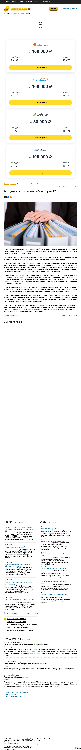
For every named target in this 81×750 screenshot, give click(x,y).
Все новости (19, 522)
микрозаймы (26, 739)
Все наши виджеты (14, 697)
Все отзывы (26, 639)
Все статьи (52, 522)
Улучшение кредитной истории (22, 625)
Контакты (37, 1)
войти (53, 9)
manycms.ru (55, 739)
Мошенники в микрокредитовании (53, 541)
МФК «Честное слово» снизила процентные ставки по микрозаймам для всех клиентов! (19, 582)
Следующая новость (69, 316)
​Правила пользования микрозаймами (54, 594)
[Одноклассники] (11, 197)
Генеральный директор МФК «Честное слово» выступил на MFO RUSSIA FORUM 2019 (19, 529)
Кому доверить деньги (49, 528)
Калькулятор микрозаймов (20, 631)
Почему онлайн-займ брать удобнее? (54, 568)
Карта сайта (46, 1)
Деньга (6, 679)
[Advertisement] (44, 417)
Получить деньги (40, 67)
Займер (6, 666)
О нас (7, 1)
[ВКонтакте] (8, 197)
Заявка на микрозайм (17, 628)
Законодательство (16, 622)
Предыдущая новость (12, 316)
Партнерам (28, 1)
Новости (13, 1)
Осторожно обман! (16, 619)
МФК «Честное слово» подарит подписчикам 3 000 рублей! (16, 546)
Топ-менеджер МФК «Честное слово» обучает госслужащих (18, 565)
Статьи (21, 1)
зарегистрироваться (70, 9)
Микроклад (8, 647)
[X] (5, 197)
